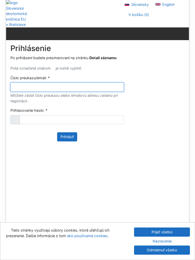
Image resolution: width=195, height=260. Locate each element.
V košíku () (138, 14)
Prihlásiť (67, 137)
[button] (15, 119)
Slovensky (139, 4)
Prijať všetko (162, 232)
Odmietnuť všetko (162, 250)
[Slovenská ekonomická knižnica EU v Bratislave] (16, 13)
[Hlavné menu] (184, 33)
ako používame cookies (87, 236)
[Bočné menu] (11, 33)
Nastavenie (162, 241)
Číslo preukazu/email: (30, 78)
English (168, 4)
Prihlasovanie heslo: (28, 110)
